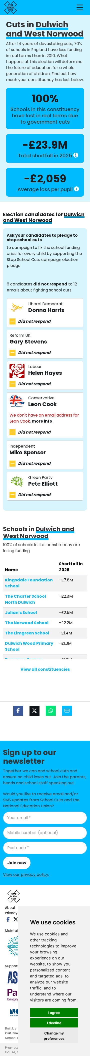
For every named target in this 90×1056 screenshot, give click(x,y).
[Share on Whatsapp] (51, 711)
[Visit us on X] (15, 919)
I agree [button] (54, 1012)
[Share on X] (35, 711)
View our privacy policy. (26, 874)
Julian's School (21, 612)
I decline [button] (54, 1023)
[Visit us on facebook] (8, 919)
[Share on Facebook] (18, 711)
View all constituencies (45, 669)
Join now (16, 863)
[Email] (67, 711)
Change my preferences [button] (54, 1035)
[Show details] (75, 155)
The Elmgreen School (27, 633)
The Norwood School (26, 623)
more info (42, 421)
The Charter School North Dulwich (25, 599)
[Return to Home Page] (10, 7)
